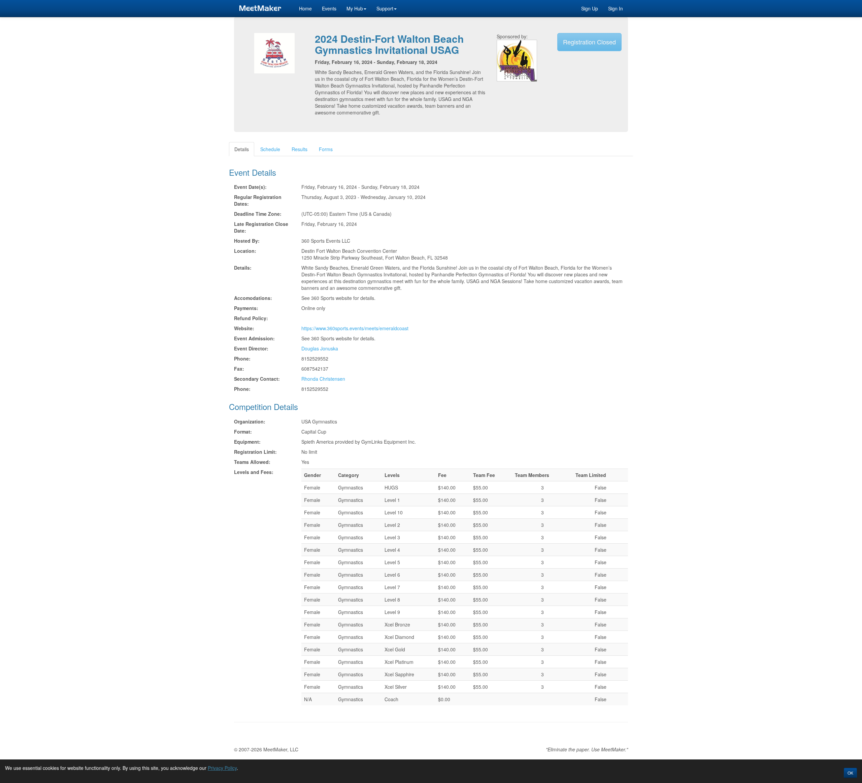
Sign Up (589, 8)
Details (241, 149)
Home (305, 8)
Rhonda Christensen (323, 378)
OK (850, 773)
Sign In (615, 8)
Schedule (270, 149)
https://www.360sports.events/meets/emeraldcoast (354, 328)
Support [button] (384, 8)
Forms (326, 149)
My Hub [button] (354, 8)
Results (299, 149)
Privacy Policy (222, 767)
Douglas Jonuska (319, 348)
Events (329, 8)
